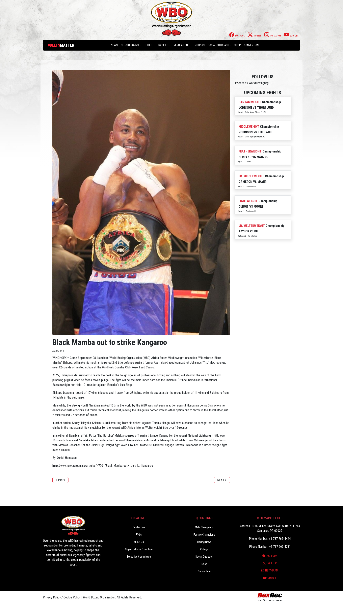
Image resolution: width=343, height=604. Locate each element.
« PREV (60, 480)
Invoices (163, 45)
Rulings (200, 45)
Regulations (181, 45)
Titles (148, 45)
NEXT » (221, 480)
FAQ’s (139, 534)
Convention (204, 571)
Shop (237, 45)
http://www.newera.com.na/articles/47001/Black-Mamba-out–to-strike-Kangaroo (102, 466)
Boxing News (204, 542)
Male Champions (204, 527)
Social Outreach (218, 45)
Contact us (139, 527)
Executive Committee (139, 556)
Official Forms (130, 45)
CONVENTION (251, 45)
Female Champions (204, 534)
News (114, 45)
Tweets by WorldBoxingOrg (252, 83)
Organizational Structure (139, 549)
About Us (139, 542)
